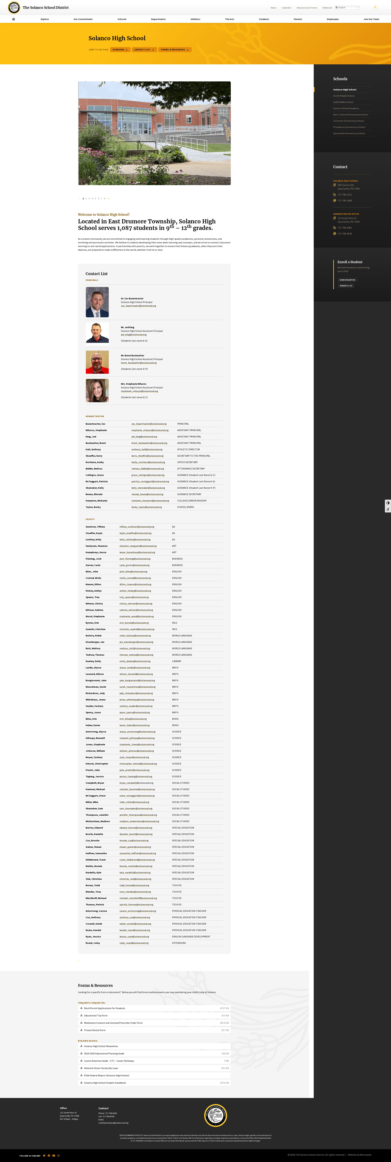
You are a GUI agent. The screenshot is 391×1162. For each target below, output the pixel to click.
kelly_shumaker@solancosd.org (148, 487)
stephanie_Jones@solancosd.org (137, 744)
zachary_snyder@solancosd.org (136, 705)
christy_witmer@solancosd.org (136, 603)
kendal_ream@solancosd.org (135, 930)
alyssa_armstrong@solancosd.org (137, 731)
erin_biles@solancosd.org (133, 718)
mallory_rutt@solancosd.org (135, 648)
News (273, 7)
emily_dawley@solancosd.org (135, 661)
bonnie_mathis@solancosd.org (136, 866)
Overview (118, 49)
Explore (45, 19)
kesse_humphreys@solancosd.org (137, 552)
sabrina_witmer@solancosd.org (136, 609)
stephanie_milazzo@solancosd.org (139, 391)
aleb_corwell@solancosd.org (136, 923)
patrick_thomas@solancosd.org (136, 904)
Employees (333, 19)
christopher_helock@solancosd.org (138, 763)
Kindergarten (347, 280)
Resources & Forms (307, 7)
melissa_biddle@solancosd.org (148, 468)
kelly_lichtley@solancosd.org (135, 539)
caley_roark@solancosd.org (134, 942)
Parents (298, 19)
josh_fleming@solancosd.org (135, 558)
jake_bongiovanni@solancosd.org (137, 680)
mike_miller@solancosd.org (134, 802)
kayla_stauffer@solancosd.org (136, 533)
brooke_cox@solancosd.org (134, 840)
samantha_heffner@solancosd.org (138, 853)
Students (264, 19)
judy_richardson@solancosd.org (136, 693)
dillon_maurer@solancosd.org (135, 584)
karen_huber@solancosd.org (135, 725)
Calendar (286, 7)
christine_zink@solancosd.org (135, 878)
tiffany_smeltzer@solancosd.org (137, 526)
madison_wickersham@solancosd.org (139, 821)
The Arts (229, 19)
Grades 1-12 (346, 286)
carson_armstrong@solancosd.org (138, 910)
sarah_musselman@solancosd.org (138, 686)
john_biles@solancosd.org (133, 571)
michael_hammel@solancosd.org (137, 789)
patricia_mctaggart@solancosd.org (150, 481)
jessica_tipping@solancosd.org (136, 776)
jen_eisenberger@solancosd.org (136, 641)
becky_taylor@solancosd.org (147, 506)
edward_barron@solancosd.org (136, 827)
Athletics (195, 19)
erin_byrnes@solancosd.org (134, 622)
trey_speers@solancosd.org (134, 597)
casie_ (123, 565)
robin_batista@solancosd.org (135, 635)
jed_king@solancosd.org (134, 334)
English (341, 7)
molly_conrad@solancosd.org (135, 577)
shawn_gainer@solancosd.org (135, 846)
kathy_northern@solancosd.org (148, 462)
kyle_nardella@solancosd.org (135, 872)
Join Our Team (371, 19)
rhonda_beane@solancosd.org (147, 494)
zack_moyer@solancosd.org (134, 757)
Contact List (142, 49)
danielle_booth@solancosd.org (136, 834)
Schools (122, 19)
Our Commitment (83, 19)
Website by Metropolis (359, 1154)
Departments (158, 19)
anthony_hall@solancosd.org (147, 449)
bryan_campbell (128, 782)
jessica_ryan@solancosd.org (134, 936)
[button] (79, 198)
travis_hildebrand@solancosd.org (137, 859)
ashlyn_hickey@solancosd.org (135, 590)
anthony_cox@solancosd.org (135, 917)
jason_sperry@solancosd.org (135, 712)
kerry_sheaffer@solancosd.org (148, 455)
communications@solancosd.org (113, 1122)
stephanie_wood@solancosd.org (137, 616)
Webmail (327, 7)
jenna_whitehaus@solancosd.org (137, 699)
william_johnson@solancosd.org (137, 750)
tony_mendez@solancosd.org (135, 891)
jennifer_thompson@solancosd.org (138, 814)
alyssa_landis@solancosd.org (135, 667)
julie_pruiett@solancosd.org (135, 770)
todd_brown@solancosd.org (134, 885)
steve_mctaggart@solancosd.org (137, 795)
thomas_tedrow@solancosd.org (136, 654)
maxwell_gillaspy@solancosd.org (137, 737)
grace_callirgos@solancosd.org (148, 474)
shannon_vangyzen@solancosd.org (138, 545)
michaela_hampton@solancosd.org (150, 500)
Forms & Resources (173, 49)
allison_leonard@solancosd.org (136, 673)
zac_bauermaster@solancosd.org (138, 305)
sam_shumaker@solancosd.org (136, 808)
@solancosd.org (141, 565)
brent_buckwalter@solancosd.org (139, 362)
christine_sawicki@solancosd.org (137, 629)
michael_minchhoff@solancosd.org (138, 898)
